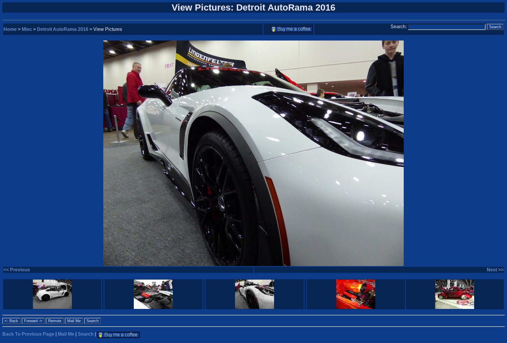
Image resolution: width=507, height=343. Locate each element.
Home (10, 29)
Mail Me (66, 334)
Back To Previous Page (28, 334)
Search (86, 334)
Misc (27, 29)
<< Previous (17, 269)
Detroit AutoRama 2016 (62, 29)
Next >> (495, 269)
